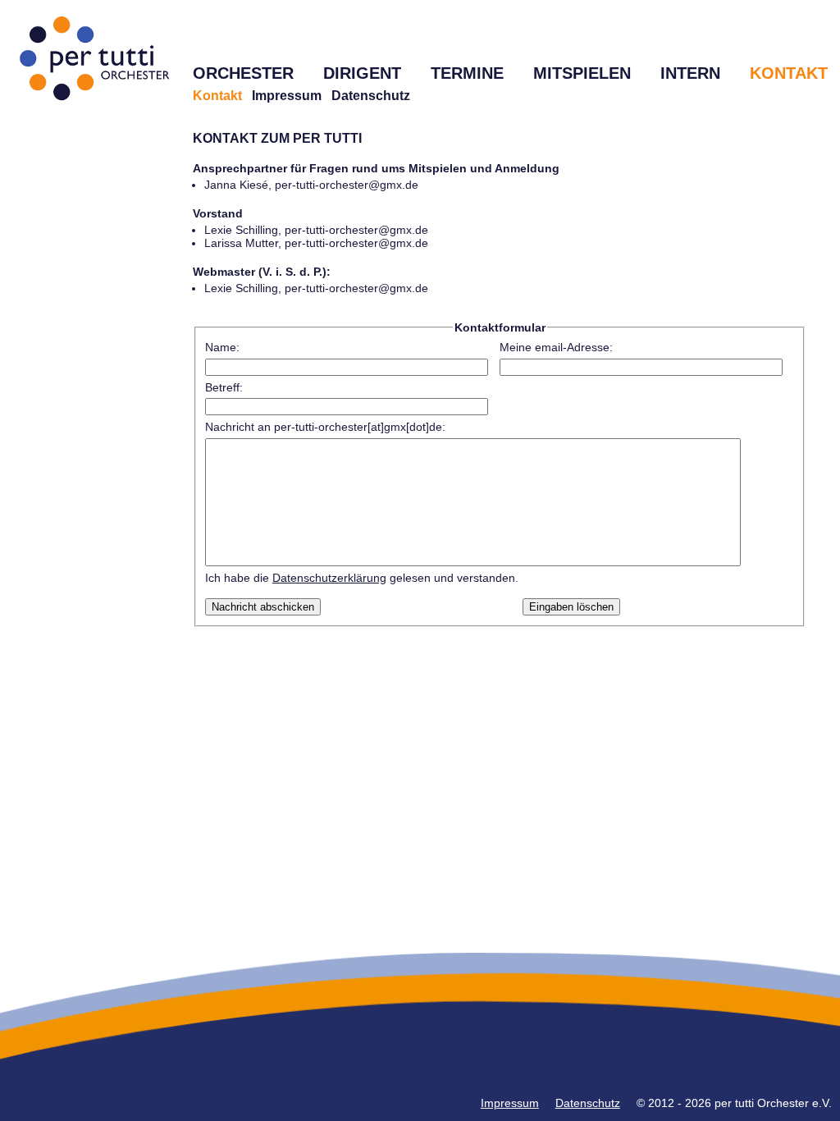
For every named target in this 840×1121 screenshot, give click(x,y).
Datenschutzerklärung (329, 577)
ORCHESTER (243, 73)
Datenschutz (370, 96)
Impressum (287, 96)
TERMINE (467, 73)
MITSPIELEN (582, 73)
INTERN (690, 73)
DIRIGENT (362, 73)
